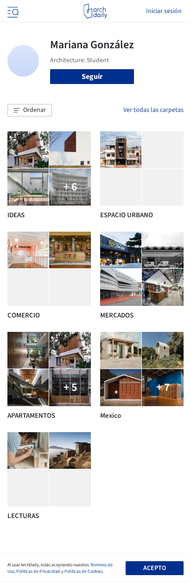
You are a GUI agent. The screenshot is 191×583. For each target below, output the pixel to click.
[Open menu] (12, 11)
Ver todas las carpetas (153, 110)
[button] (29, 110)
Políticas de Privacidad (38, 571)
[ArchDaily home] (95, 11)
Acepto (154, 568)
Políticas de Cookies (83, 571)
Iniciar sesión (164, 11)
